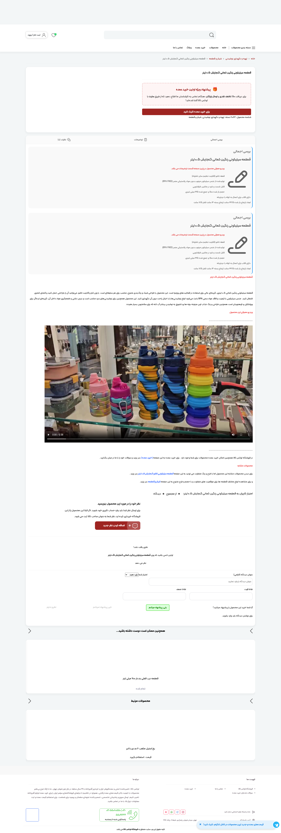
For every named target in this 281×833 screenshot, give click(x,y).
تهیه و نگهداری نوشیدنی (236, 58)
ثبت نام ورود (34, 35)
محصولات (213, 47)
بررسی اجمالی (217, 139)
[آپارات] (166, 812)
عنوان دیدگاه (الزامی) (243, 574)
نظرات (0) (62, 139)
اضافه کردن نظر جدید (114, 526)
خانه (224, 47)
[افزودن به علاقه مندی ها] (130, 74)
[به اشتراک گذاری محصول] (130, 82)
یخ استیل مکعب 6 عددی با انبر (140, 749)
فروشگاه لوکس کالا (245, 788)
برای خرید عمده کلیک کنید (196, 112)
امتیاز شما (142, 574)
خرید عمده (200, 47)
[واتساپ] (172, 812)
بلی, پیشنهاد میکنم (158, 607)
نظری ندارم (51, 607)
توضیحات (138, 139)
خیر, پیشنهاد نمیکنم (102, 607)
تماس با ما (178, 47)
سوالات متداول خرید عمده (242, 793)
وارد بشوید (227, 616)
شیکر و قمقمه (215, 58)
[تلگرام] (177, 812)
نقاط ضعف (181, 589)
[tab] (217, 140)
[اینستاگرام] (183, 812)
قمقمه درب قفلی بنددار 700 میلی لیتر (140, 679)
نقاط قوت (248, 589)
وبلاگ (189, 47)
